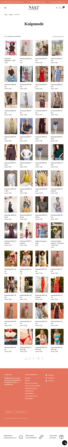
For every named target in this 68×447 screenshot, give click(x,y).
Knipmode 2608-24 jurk (41, 85)
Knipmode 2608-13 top (25, 164)
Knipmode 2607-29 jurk (26, 296)
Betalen (27, 380)
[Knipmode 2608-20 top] (41, 100)
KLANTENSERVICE (31, 374)
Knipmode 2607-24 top (41, 322)
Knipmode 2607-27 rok (56, 296)
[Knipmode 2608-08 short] (41, 178)
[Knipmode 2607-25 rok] (26, 311)
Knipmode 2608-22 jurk (10, 112)
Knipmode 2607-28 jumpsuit (41, 296)
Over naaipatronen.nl (31, 396)
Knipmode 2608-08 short (41, 190)
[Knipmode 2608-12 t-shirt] (41, 152)
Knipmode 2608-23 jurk (56, 85)
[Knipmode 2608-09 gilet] (26, 178)
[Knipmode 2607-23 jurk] (57, 311)
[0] (62, 8)
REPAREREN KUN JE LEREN (35, 2)
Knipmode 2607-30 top (10, 296)
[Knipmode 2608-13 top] (26, 152)
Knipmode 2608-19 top (56, 112)
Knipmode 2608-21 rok (25, 112)
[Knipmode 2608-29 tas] (26, 48)
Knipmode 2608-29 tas (26, 59)
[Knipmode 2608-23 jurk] (57, 74)
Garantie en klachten (31, 388)
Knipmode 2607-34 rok (10, 270)
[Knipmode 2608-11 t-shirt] (57, 152)
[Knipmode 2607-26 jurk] (10, 311)
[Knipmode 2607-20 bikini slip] (41, 337)
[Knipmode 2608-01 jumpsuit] (26, 231)
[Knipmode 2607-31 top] (57, 259)
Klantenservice (29, 391)
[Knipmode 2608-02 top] (57, 204)
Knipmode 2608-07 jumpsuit (57, 190)
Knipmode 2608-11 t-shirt (57, 164)
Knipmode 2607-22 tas (10, 348)
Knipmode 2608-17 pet (25, 138)
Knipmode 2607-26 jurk (10, 322)
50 (38, 358)
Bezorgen (28, 378)
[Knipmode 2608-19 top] (57, 100)
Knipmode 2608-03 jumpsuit (10, 242)
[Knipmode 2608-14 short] (10, 152)
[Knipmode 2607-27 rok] (57, 285)
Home (5, 14)
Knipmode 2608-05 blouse (26, 216)
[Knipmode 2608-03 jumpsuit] (10, 231)
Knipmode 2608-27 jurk (56, 59)
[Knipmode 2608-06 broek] (10, 204)
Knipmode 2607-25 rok (26, 322)
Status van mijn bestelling (32, 386)
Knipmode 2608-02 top (57, 216)
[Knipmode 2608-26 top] (10, 74)
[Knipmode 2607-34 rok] (10, 259)
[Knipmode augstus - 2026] (41, 231)
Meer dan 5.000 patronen (56, 2)
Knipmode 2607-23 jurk (56, 322)
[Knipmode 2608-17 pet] (26, 126)
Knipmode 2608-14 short (10, 164)
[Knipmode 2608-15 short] (57, 126)
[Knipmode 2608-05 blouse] (26, 204)
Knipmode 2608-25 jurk (26, 85)
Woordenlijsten (29, 393)
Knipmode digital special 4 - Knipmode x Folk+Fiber (57, 243)
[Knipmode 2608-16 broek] (41, 126)
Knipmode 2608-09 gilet (26, 190)
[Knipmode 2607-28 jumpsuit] (41, 285)
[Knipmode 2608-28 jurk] (41, 48)
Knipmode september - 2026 (9, 59)
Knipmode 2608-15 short (56, 138)
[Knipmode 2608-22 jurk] (10, 100)
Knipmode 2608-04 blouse (41, 216)
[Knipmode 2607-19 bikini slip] (57, 337)
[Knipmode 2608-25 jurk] (26, 74)
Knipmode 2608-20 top (41, 112)
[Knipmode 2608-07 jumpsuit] (57, 178)
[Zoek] (59, 8)
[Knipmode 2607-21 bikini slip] (26, 337)
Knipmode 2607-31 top (56, 270)
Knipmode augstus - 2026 (41, 242)
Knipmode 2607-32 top (41, 270)
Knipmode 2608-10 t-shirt (10, 190)
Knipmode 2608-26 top (10, 85)
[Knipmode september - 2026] (10, 48)
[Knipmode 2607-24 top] (41, 311)
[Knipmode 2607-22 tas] (10, 337)
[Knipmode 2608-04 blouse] (41, 204)
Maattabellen (29, 398)
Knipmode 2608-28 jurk (41, 59)
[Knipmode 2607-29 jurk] (26, 285)
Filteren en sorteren (14, 36)
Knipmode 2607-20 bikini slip (41, 348)
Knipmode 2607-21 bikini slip (25, 348)
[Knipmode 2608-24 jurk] (41, 74)
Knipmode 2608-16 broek (41, 138)
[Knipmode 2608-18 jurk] (10, 126)
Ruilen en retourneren (31, 383)
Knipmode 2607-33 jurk (25, 270)
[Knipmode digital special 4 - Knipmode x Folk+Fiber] (57, 231)
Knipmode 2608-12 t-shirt (41, 164)
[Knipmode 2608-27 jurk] (57, 48)
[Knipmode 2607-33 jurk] (26, 259)
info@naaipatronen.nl (10, 438)
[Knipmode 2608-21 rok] (26, 100)
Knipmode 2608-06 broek (10, 216)
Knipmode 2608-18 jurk (10, 138)
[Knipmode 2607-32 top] (41, 259)
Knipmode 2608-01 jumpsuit (26, 242)
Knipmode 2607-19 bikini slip (56, 348)
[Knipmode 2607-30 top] (10, 285)
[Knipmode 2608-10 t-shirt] (10, 178)
